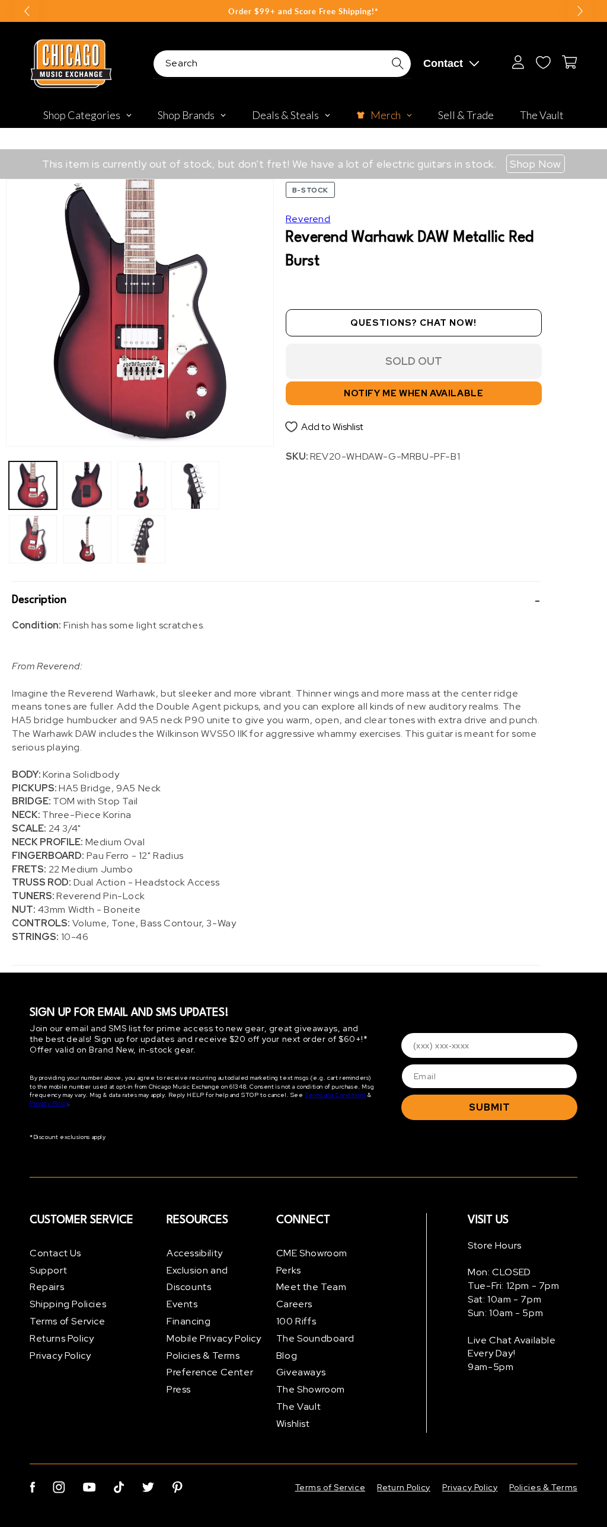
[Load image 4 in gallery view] (87, 539)
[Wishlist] (543, 62)
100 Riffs (296, 1321)
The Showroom (310, 1389)
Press (179, 1389)
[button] (276, 600)
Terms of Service (68, 1321)
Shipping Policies (68, 1304)
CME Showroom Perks (311, 1261)
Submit (489, 1107)
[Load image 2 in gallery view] (33, 539)
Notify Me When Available (413, 393)
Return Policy (403, 1487)
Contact (443, 63)
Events (182, 1304)
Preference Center (210, 1372)
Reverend (308, 219)
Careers (294, 1304)
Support (48, 1270)
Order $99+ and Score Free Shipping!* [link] (303, 11)
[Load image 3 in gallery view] (87, 485)
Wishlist (293, 1423)
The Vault (298, 1406)
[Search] (398, 63)
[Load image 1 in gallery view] (33, 485)
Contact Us (55, 1253)
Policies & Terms (203, 1355)
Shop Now (535, 164)
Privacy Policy (49, 1103)
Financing (188, 1321)
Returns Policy (62, 1338)
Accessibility (195, 1253)
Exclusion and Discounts (197, 1279)
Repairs (47, 1287)
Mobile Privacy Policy (214, 1338)
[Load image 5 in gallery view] (141, 485)
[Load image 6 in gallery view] (141, 539)
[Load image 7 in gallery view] (195, 485)
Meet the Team (311, 1287)
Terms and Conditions (335, 1095)
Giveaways (300, 1372)
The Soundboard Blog (315, 1347)
